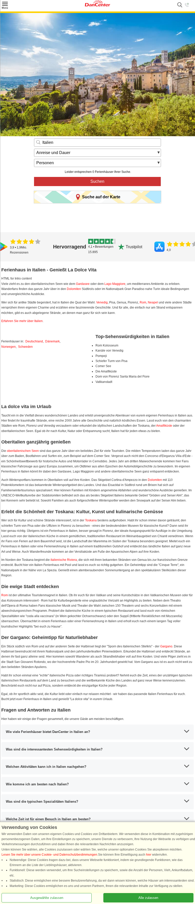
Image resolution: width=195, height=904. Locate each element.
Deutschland (34, 341)
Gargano (166, 646)
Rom (143, 302)
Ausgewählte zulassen (46, 898)
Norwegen (8, 347)
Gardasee (83, 284)
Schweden (25, 347)
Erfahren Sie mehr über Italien (22, 321)
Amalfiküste (164, 425)
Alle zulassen (148, 898)
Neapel (153, 302)
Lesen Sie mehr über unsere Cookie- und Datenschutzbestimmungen (49, 854)
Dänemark (52, 341)
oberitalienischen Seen (23, 451)
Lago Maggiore (114, 284)
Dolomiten (74, 289)
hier (148, 854)
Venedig (102, 302)
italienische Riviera (64, 560)
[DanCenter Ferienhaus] (97, 5)
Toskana (91, 520)
